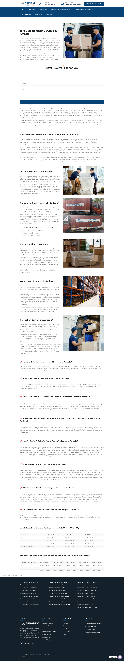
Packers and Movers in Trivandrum (87, 587)
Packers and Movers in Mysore (86, 596)
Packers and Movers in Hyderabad (58, 582)
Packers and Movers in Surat (85, 601)
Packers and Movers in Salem (85, 593)
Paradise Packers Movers (37, 654)
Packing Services (46, 634)
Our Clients (38, 14)
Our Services (43, 9)
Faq (64, 626)
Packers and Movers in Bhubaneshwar (60, 599)
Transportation (46, 626)
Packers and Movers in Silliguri (28, 601)
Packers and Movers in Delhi (57, 585)
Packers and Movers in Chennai (86, 9)
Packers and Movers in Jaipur (28, 587)
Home (23, 9)
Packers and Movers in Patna (57, 587)
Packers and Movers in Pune (28, 593)
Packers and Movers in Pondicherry (87, 582)
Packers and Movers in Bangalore (29, 590)
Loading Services (46, 637)
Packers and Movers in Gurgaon (58, 593)
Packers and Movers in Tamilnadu (87, 599)
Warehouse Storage (47, 628)
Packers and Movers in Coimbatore (87, 590)
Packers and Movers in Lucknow (58, 590)
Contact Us (66, 634)
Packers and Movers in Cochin (86, 585)
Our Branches (26, 14)
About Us (32, 9)
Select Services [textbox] (25, 83)
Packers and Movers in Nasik (85, 604)
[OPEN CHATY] (120, 657)
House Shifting (46, 640)
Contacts (49, 14)
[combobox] (62, 84)
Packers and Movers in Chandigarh (59, 596)
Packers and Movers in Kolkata (29, 585)
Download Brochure (94, 3)
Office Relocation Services (49, 631)
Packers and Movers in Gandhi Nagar (59, 604)
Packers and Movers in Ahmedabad (30, 604)
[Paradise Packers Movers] (27, 3)
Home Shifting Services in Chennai (61, 9)
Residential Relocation (48, 623)
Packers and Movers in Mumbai (29, 596)
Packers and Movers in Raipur (28, 599)
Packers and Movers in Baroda (57, 601)
